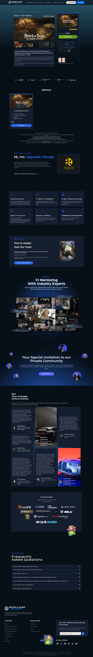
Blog (31, 629)
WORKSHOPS (30, 2)
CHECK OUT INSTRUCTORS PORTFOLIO (25, 174)
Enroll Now (68, 37)
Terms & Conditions (10, 631)
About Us (7, 624)
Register (7, 641)
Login (6, 639)
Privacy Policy (9, 634)
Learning (33, 624)
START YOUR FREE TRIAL (23, 263)
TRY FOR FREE (71, 2)
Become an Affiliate (10, 626)
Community (34, 626)
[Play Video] (34, 29)
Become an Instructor (11, 629)
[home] (15, 2)
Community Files (35, 631)
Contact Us (8, 636)
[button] (18, 44)
